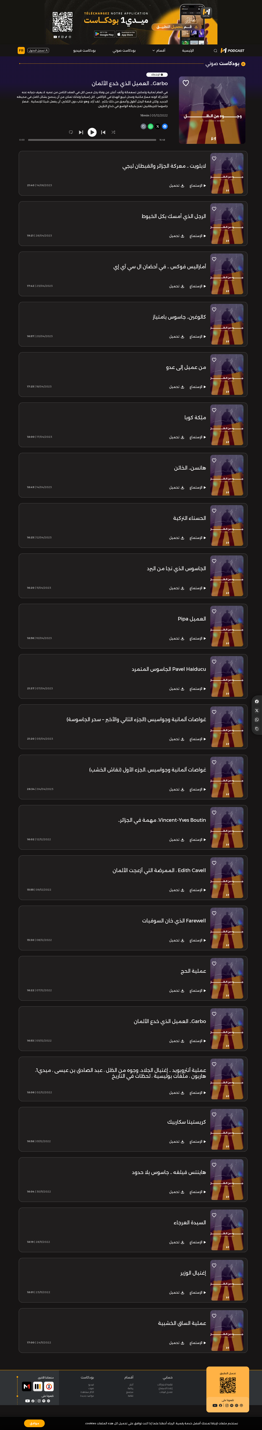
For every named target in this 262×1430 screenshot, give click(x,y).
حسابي (168, 1377)
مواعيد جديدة (87, 1395)
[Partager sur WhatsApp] (257, 719)
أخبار (131, 1384)
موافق (34, 1423)
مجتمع (129, 1392)
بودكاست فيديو (84, 50)
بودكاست (87, 1377)
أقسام (128, 1377)
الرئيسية (188, 50)
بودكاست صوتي (124, 50)
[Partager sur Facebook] (257, 701)
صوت (91, 1388)
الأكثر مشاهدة (87, 1392)
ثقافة (130, 1395)
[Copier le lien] (257, 728)
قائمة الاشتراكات (165, 1384)
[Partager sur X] (257, 710)
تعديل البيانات (166, 1392)
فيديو (91, 1384)
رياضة (130, 1388)
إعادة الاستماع (166, 1388)
